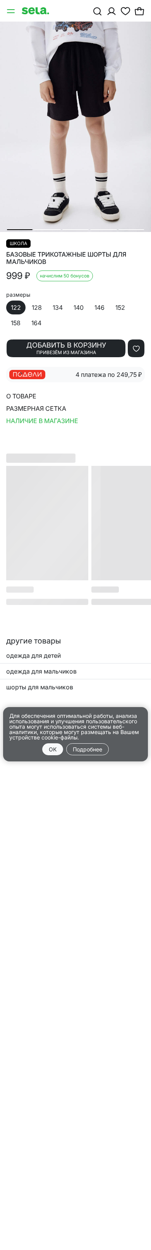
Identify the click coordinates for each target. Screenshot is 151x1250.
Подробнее (87, 749)
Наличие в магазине (42, 421)
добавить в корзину (66, 348)
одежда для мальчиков (41, 671)
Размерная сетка (36, 408)
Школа (18, 243)
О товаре (21, 396)
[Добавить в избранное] (136, 348)
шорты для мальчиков (39, 687)
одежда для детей (33, 655)
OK (53, 749)
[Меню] (12, 10)
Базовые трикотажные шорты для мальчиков (66, 258)
